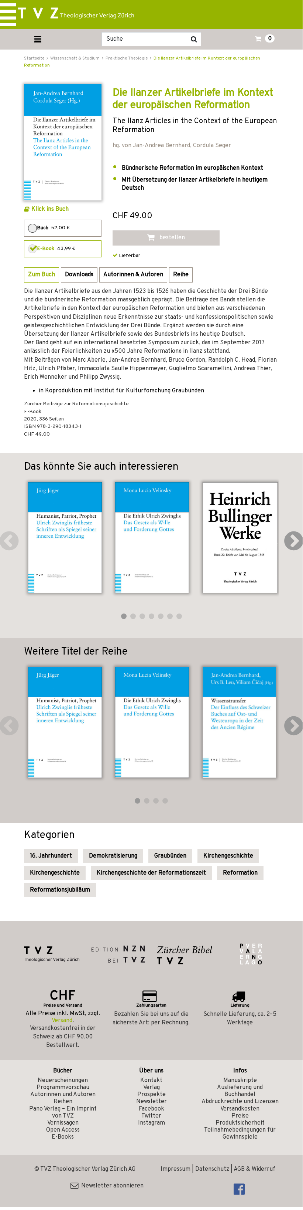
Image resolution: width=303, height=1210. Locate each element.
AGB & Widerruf (254, 1169)
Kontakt (151, 1080)
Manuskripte (240, 1080)
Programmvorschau (63, 1087)
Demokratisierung (113, 856)
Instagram (151, 1123)
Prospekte (151, 1094)
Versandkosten (239, 1109)
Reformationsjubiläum (60, 890)
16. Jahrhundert (51, 856)
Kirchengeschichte (228, 856)
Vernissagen (63, 1123)
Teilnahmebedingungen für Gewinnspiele (240, 1133)
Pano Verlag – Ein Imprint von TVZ (63, 1112)
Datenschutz (212, 1169)
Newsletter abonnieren (111, 1186)
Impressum (175, 1169)
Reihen (63, 1101)
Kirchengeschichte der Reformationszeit (151, 873)
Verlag (151, 1087)
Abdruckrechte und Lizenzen (240, 1101)
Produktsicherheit (240, 1123)
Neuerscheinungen (63, 1080)
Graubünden (170, 856)
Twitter (151, 1116)
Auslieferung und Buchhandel (240, 1091)
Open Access (63, 1130)
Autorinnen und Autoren (63, 1094)
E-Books (63, 1137)
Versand (62, 1020)
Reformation (240, 873)
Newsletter (151, 1101)
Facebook (151, 1109)
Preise (240, 1116)
